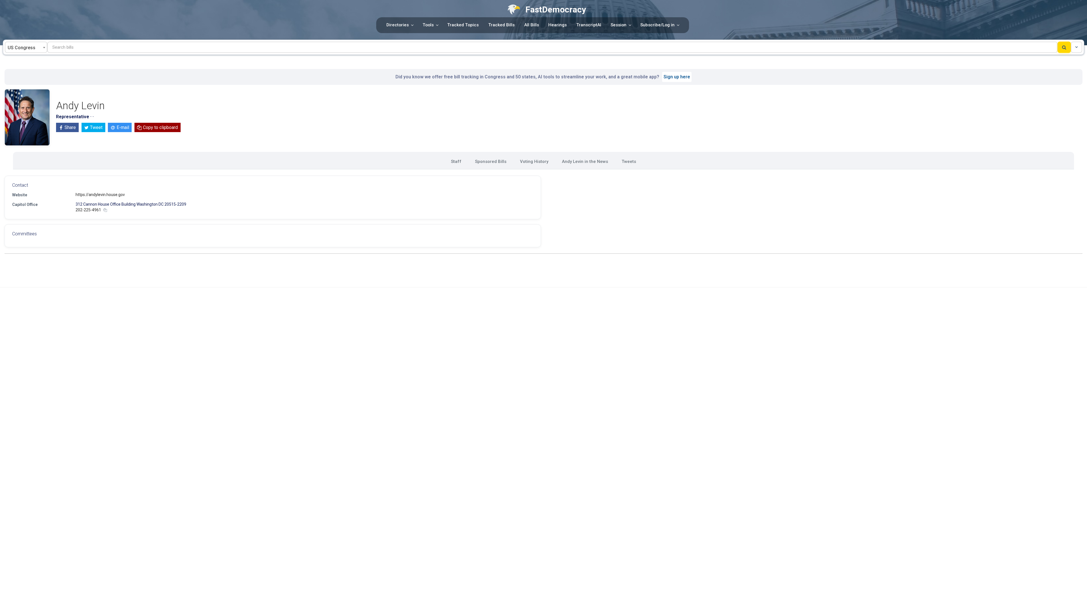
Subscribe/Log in (657, 24)
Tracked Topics (463, 24)
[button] (1076, 47)
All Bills (531, 24)
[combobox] (26, 47)
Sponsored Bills (490, 161)
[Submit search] (1064, 47)
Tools (428, 24)
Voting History (534, 161)
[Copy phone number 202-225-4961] (105, 210)
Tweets (629, 161)
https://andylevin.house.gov (100, 194)
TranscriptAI (588, 24)
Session (618, 24)
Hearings (557, 24)
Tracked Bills (501, 24)
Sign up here (677, 76)
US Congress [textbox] (21, 47)
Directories (397, 24)
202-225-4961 (88, 210)
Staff (456, 161)
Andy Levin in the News (585, 161)
